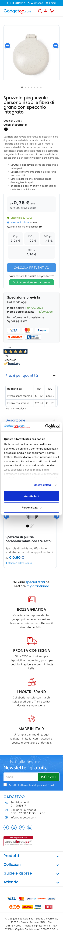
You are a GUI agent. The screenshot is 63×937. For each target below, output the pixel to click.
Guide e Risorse (18, 873)
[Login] (45, 11)
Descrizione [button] (15, 420)
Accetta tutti (31, 495)
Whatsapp (37, 2)
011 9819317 (17, 2)
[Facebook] (6, 827)
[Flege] (31, 53)
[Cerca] (40, 11)
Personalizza (29, 507)
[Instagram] (21, 827)
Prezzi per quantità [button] (21, 375)
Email (52, 2)
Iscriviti (48, 777)
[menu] (57, 11)
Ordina (31, 282)
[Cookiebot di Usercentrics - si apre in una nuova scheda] (45, 426)
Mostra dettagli (43, 484)
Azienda (11, 882)
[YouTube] (14, 827)
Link (51, 785)
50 (40, 226)
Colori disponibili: (15, 124)
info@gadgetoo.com (23, 817)
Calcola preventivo (31, 267)
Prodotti (11, 855)
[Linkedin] (29, 827)
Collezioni (13, 864)
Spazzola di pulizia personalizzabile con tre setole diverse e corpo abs (29, 539)
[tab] (31, 375)
